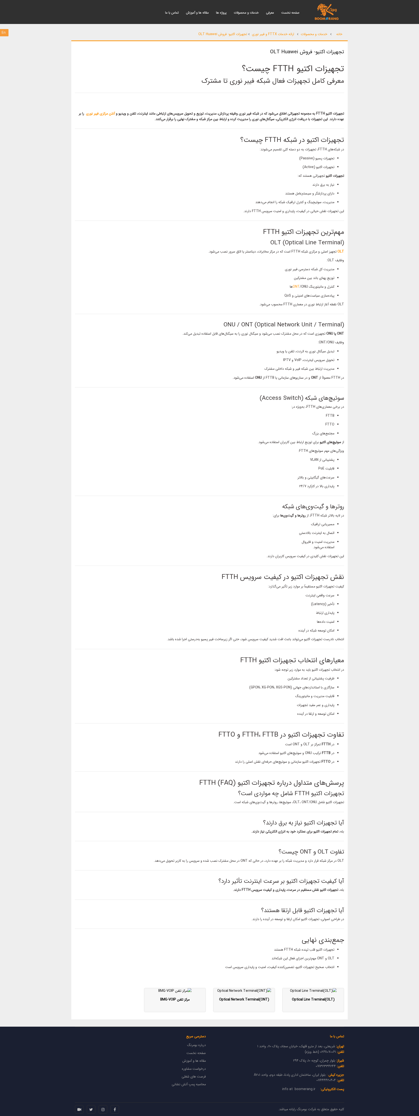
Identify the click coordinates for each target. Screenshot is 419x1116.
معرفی (270, 12)
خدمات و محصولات (246, 12)
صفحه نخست (290, 12)
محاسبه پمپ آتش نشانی (189, 1084)
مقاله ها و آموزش (197, 12)
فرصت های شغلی (194, 1076)
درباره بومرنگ (196, 1045)
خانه (339, 34)
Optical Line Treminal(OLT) (313, 999)
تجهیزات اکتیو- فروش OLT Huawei (222, 34)
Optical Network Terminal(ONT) (244, 999)
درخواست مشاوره (194, 1068)
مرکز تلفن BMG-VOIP (175, 999)
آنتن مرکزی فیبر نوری (101, 113)
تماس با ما (172, 12)
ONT (296, 286)
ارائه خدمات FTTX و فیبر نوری (273, 34)
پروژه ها (221, 12)
